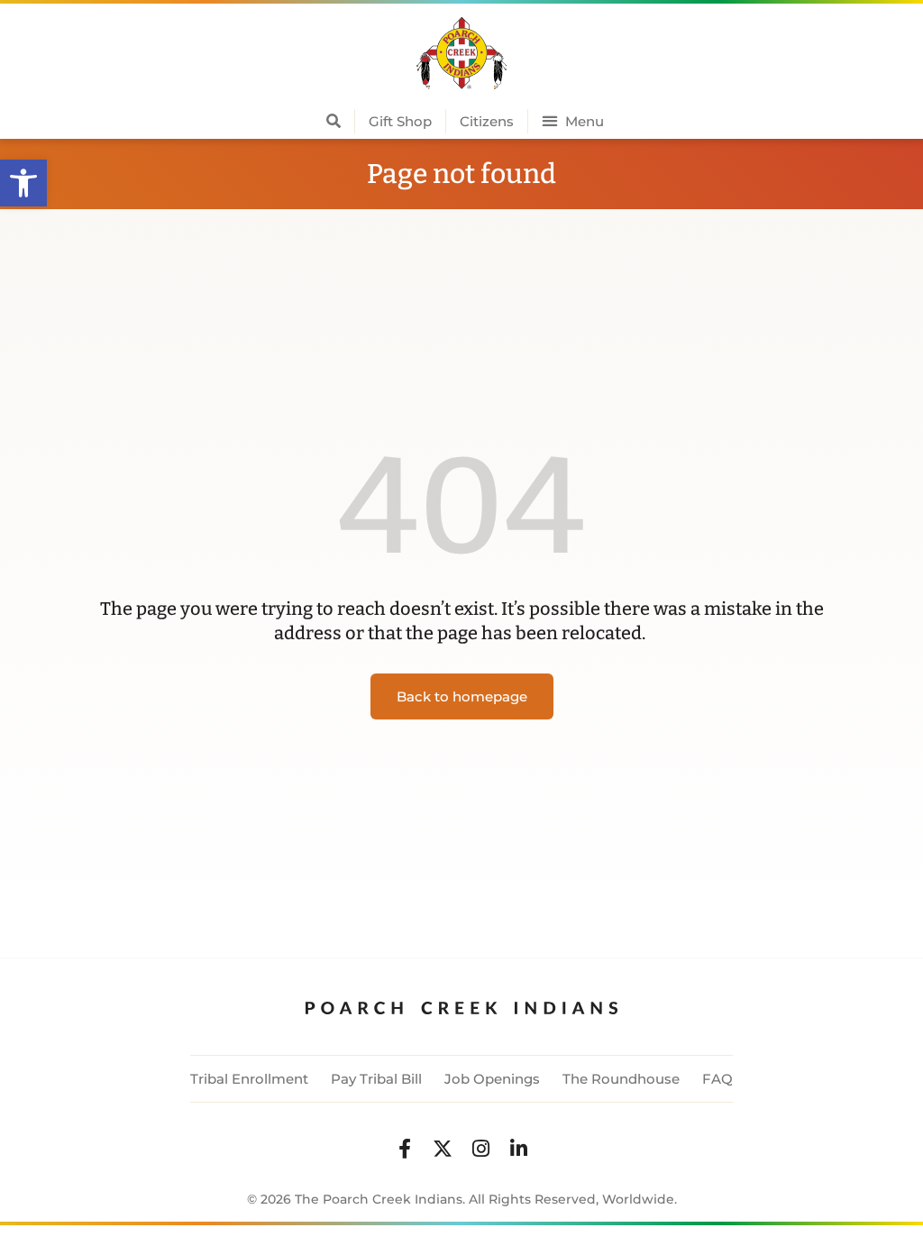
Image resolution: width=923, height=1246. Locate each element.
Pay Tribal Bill (376, 1078)
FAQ (717, 1078)
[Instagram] (480, 1149)
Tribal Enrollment (249, 1078)
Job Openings (492, 1078)
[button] (23, 183)
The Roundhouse (621, 1078)
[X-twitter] (442, 1149)
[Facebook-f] (405, 1149)
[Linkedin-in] (518, 1149)
